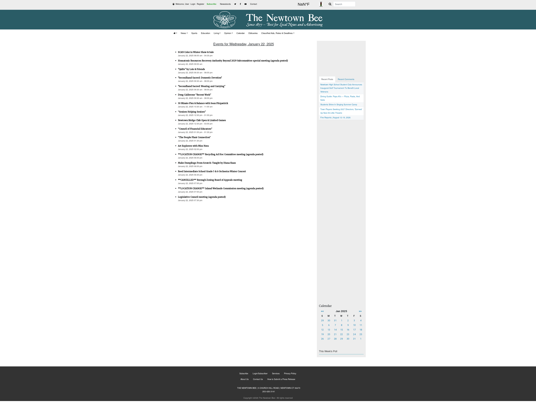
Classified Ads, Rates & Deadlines (277, 33)
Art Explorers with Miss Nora (193, 146)
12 (322, 329)
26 (322, 339)
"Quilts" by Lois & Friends (191, 69)
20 (329, 334)
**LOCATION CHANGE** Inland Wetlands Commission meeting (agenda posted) (221, 188)
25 (361, 334)
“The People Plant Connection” (194, 137)
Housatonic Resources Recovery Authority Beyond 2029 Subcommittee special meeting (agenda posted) (233, 60)
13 (329, 329)
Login (193, 4)
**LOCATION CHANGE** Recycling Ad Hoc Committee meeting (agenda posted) (220, 154)
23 (348, 334)
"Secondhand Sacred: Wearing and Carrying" (201, 86)
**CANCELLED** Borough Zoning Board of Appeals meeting (210, 180)
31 (335, 320)
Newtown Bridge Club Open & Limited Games (202, 120)
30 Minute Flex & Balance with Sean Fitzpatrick (203, 103)
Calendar (240, 33)
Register (200, 4)
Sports (194, 33)
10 (354, 325)
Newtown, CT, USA (303, 4)
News (183, 33)
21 (335, 334)
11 (361, 325)
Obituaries (253, 33)
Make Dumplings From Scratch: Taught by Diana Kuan (207, 163)
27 (329, 339)
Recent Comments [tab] (346, 79)
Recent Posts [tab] (327, 79)
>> (360, 311)
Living (216, 33)
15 (341, 329)
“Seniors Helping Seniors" (192, 111)
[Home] (175, 33)
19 (322, 334)
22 (341, 334)
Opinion (227, 33)
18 (361, 329)
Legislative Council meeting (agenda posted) (202, 197)
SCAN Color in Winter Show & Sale (196, 52)
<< (322, 311)
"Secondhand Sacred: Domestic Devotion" (200, 77)
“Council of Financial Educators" (195, 128)
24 (354, 334)
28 (335, 339)
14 (335, 329)
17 (354, 329)
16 (348, 329)
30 (329, 320)
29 (322, 320)
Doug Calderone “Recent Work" (194, 94)
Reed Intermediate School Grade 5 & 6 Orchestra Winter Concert (212, 171)
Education (205, 33)
